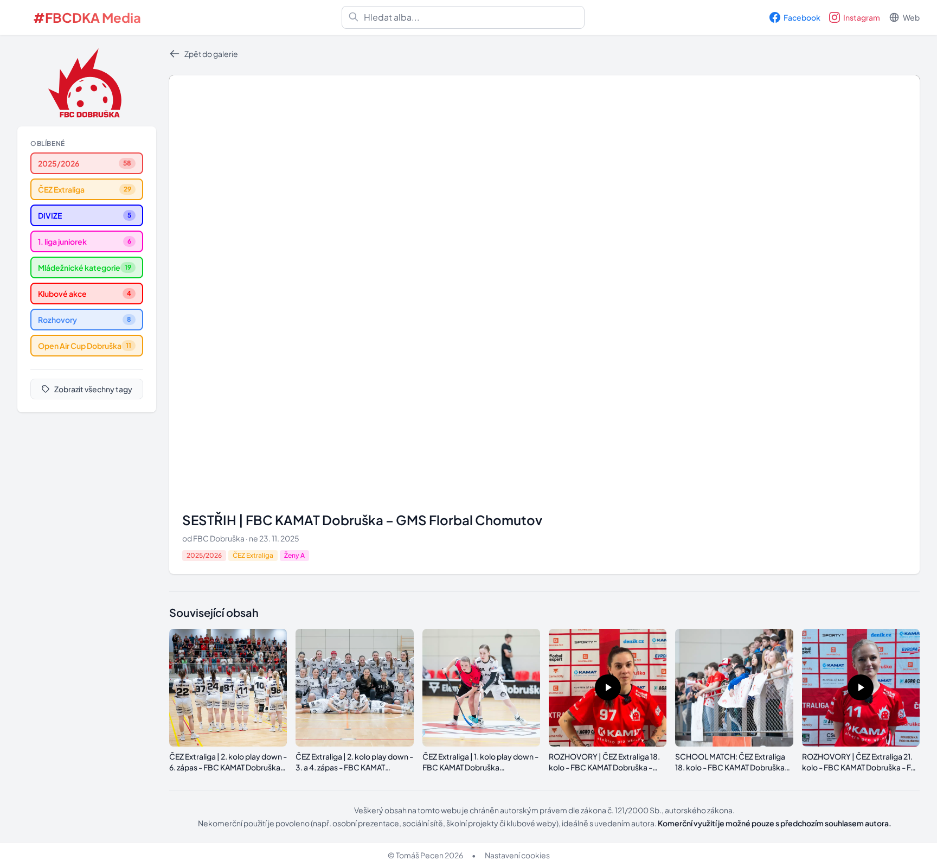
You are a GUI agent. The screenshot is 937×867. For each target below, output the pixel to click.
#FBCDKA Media (87, 17)
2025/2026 (204, 555)
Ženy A (294, 555)
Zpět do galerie (211, 54)
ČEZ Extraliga (253, 555)
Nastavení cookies (517, 855)
